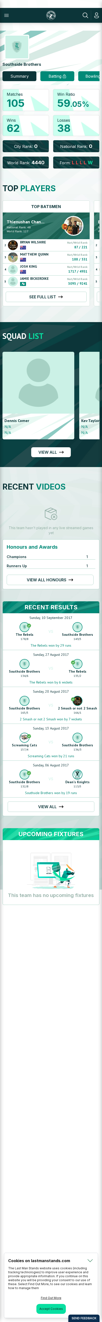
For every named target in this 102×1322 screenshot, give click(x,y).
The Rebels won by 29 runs (50, 645)
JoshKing (28, 266)
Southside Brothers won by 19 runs (51, 793)
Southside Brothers (77, 634)
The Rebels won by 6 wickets (51, 682)
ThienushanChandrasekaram (35, 222)
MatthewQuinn (34, 254)
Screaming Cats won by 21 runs (51, 756)
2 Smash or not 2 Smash (77, 708)
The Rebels (24, 634)
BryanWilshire (33, 242)
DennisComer (16, 420)
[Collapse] (90, 1260)
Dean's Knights (77, 782)
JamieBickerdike (34, 278)
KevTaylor (90, 420)
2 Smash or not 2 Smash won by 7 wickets (51, 719)
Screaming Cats (24, 745)
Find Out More (51, 1298)
